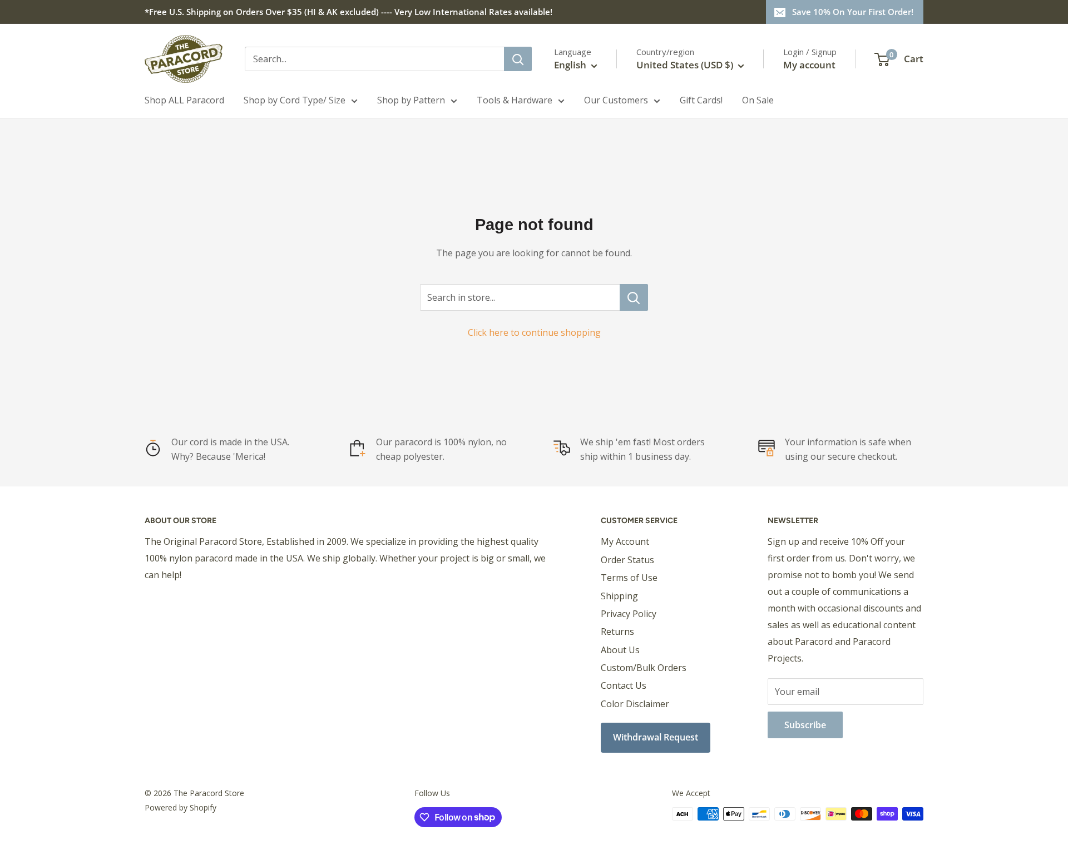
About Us (620, 650)
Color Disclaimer (635, 704)
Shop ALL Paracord (184, 100)
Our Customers (616, 100)
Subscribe (805, 725)
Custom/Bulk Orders (643, 668)
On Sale (758, 100)
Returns (617, 631)
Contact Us (623, 685)
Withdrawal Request (655, 737)
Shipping (619, 596)
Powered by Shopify (180, 807)
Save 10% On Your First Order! (852, 11)
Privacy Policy (628, 614)
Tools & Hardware (514, 100)
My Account (625, 541)
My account (809, 64)
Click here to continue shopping (534, 332)
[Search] (518, 59)
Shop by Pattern (411, 100)
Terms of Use (629, 577)
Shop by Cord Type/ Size (294, 100)
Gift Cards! (701, 100)
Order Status (627, 560)
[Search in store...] (634, 297)
